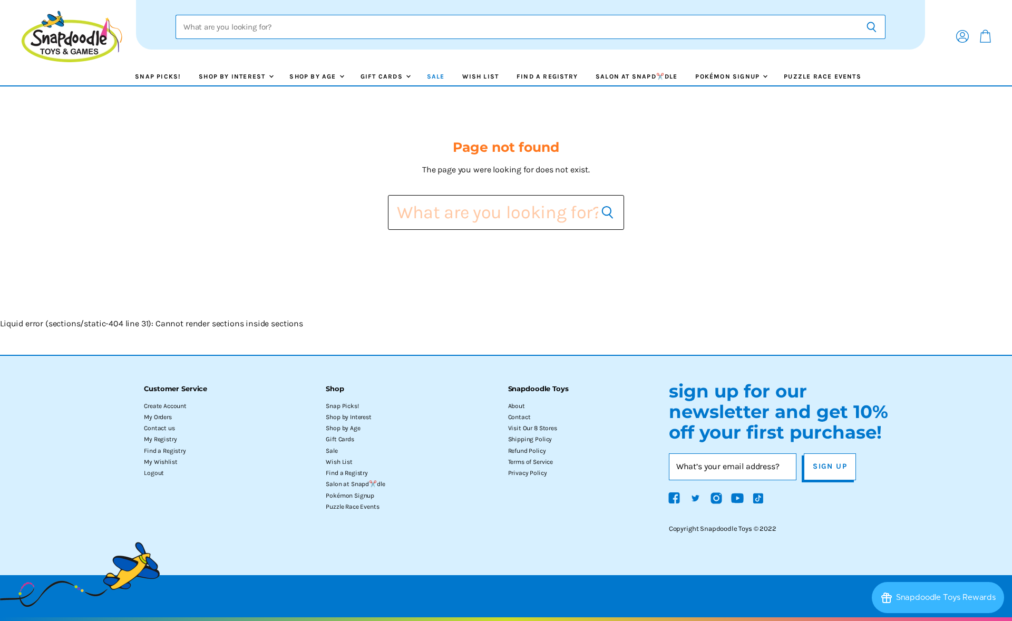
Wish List (480, 76)
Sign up (830, 466)
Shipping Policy (530, 439)
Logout (154, 473)
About (516, 406)
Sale (436, 76)
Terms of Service (530, 461)
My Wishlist (160, 461)
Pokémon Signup (728, 76)
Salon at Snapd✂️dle (637, 76)
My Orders (158, 417)
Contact (519, 417)
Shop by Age (313, 76)
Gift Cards (383, 76)
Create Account (165, 406)
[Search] (872, 27)
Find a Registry (547, 76)
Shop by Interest (233, 76)
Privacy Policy (527, 473)
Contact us (159, 428)
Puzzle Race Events (822, 76)
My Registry (160, 439)
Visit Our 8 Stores (532, 428)
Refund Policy (527, 450)
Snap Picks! (158, 76)
